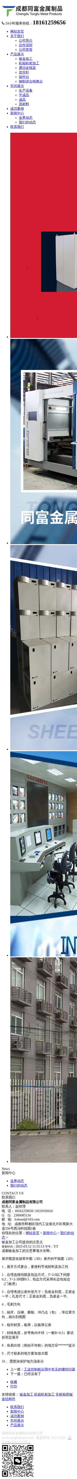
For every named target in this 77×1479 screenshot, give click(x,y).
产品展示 (17, 1425)
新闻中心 (50, 1233)
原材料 (24, 104)
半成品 (24, 95)
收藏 (13, 1382)
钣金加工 (26, 59)
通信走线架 (27, 68)
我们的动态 (27, 122)
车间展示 (17, 1420)
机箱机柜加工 (29, 63)
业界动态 (26, 118)
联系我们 (17, 1407)
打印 (13, 1386)
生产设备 (26, 90)
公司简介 (26, 40)
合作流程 (26, 45)
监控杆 (24, 72)
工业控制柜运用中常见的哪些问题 (49, 1369)
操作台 (24, 77)
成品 (22, 99)
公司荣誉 (26, 49)
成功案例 (17, 1416)
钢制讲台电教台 (31, 81)
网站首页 (32, 1233)
